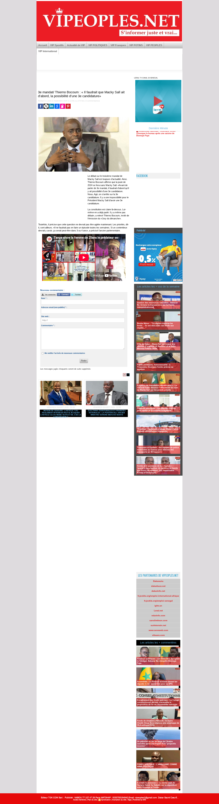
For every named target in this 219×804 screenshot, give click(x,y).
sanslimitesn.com (158, 620)
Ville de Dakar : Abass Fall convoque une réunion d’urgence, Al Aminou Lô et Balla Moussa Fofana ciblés (156, 346)
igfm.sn (158, 605)
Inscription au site (119, 800)
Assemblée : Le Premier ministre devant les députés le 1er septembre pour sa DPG (157, 683)
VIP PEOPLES (154, 45)
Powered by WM (139, 800)
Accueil (42, 45)
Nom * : (44, 298)
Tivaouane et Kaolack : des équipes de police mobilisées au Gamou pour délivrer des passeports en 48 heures (158, 449)
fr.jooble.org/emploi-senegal (158, 601)
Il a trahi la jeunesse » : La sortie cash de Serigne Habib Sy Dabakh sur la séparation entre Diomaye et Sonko (157, 785)
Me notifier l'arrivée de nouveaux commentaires (65, 353)
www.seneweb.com (158, 630)
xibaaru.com (158, 635)
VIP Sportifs (57, 45)
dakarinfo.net (158, 591)
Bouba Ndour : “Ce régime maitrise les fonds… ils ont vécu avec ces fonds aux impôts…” (155, 325)
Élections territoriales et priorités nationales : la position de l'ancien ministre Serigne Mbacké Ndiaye (107, 413)
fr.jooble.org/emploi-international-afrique (158, 596)
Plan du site (92, 800)
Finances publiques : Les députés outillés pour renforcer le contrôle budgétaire (156, 409)
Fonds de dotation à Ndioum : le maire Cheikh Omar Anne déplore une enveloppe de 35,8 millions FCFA (158, 723)
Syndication (106, 800)
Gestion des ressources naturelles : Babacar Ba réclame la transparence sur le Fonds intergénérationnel (157, 305)
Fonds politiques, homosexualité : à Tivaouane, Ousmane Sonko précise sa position (155, 367)
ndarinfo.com (158, 615)
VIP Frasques (118, 45)
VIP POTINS (136, 45)
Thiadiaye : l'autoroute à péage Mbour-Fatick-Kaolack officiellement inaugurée (158, 430)
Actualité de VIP (76, 45)
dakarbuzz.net (158, 586)
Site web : (45, 316)
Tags (129, 800)
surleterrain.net (158, 625)
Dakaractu (158, 581)
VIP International (47, 51)
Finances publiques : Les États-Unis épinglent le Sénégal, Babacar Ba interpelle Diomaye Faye (158, 661)
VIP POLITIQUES (97, 45)
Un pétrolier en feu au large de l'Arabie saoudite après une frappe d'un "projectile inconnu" (156, 743)
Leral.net (158, 610)
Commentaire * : (48, 325)
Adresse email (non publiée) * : (54, 307)
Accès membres (79, 800)
